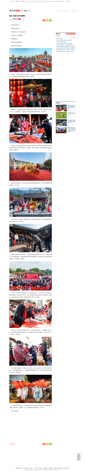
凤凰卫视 (22, 1)
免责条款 (50, 468)
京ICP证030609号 (66, 468)
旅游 (51, 1)
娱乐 (29, 1)
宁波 (22, 10)
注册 (66, 1)
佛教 (54, 1)
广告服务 (35, 468)
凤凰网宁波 (15, 18)
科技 (43, 1)
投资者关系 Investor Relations (28, 468)
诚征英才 (40, 468)
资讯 (13, 1)
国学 (57, 1)
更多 (63, 1)
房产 (40, 1)
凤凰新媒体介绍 (18, 468)
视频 (16, 1)
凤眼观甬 (26, 10)
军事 (46, 1)
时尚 (35, 1)
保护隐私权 (45, 468)
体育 (32, 1)
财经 (26, 1)
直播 (19, 1)
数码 (60, 1)
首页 (11, 1)
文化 (49, 1)
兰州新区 (58, 36)
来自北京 (19, 20)
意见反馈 (55, 468)
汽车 (37, 1)
